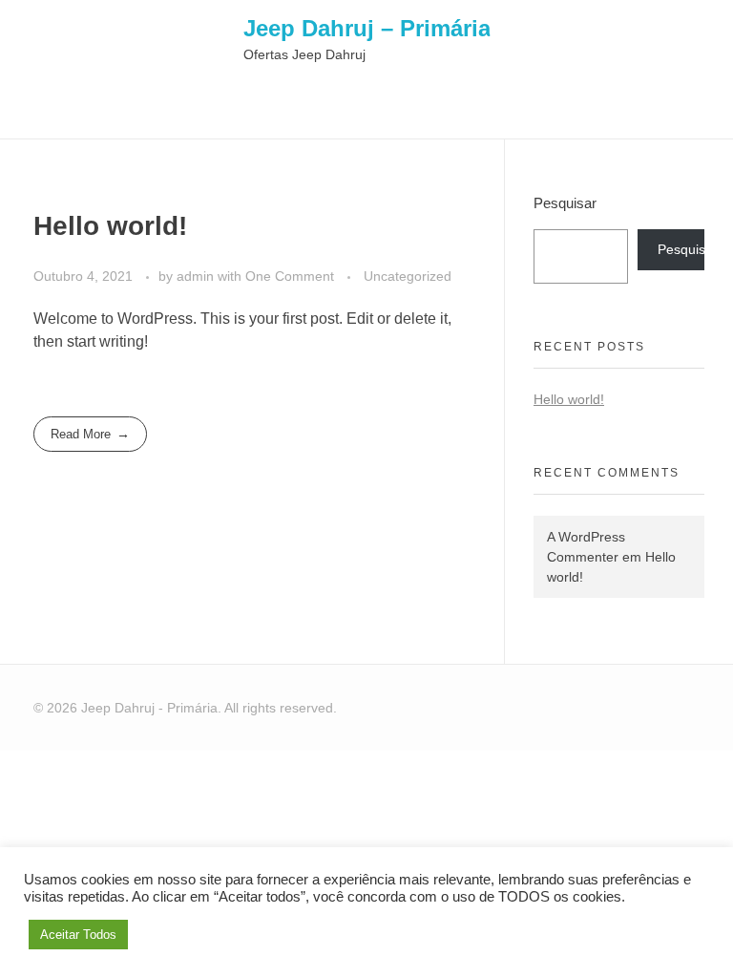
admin (197, 276)
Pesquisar (565, 203)
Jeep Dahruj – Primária (367, 27)
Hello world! (110, 226)
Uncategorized (407, 276)
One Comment (289, 276)
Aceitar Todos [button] (78, 934)
